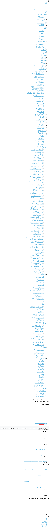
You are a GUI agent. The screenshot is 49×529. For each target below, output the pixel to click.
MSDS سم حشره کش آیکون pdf (40, 100)
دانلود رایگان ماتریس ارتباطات (42, 133)
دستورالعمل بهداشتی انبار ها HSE (40, 316)
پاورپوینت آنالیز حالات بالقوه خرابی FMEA (39, 385)
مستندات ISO (44, 43)
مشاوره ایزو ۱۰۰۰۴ (41, 35)
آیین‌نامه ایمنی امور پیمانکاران (40, 75)
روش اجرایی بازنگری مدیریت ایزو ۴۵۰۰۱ (37, 184)
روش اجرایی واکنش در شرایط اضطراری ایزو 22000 (36, 266)
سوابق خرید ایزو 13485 (40, 330)
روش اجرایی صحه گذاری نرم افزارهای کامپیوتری (36, 207)
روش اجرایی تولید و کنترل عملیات (38, 157)
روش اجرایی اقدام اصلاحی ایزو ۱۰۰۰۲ (38, 249)
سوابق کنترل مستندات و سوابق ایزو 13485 (37, 326)
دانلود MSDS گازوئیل (41, 376)
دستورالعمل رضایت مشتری (40, 285)
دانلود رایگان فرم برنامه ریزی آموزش (41, 129)
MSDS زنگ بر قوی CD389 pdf (40, 110)
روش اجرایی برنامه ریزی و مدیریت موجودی (37, 156)
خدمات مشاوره (45, 519)
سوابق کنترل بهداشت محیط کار (39, 343)
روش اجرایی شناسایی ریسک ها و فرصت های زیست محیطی (35, 167)
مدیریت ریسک (44, 20)
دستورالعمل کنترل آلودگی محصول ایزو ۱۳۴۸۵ (37, 220)
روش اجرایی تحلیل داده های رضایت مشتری (37, 255)
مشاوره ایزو (44, 29)
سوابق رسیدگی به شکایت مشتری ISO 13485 (37, 335)
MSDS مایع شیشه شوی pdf (40, 111)
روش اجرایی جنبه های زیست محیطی (38, 170)
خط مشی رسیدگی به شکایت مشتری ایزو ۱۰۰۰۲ (38, 298)
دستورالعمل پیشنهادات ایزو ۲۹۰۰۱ (38, 243)
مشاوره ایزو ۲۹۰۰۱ (41, 36)
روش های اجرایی (44, 147)
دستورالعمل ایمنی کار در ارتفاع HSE (39, 320)
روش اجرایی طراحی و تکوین (39, 151)
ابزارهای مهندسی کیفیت (43, 27)
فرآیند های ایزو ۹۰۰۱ (41, 301)
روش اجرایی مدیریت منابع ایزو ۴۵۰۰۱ (38, 177)
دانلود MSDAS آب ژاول (41, 361)
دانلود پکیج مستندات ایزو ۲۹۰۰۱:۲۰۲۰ (39, 137)
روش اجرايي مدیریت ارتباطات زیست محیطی (37, 166)
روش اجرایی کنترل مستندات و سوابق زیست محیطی (36, 165)
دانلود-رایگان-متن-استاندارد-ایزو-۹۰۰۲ (41, 117)
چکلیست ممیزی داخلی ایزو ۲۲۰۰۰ (40, 356)
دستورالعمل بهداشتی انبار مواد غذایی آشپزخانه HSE (37, 317)
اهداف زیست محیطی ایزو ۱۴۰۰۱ (38, 164)
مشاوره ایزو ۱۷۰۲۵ (41, 37)
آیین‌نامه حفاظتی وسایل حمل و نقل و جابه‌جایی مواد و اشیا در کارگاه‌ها (35, 93)
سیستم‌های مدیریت (44, 493)
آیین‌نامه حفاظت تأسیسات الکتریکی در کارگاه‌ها (38, 87)
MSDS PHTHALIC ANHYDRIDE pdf (39, 101)
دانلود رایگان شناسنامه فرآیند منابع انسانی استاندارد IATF (39, 65)
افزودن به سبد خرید (41, 424)
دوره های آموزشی (45, 13)
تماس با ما (46, 3)
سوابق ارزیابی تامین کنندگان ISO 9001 (39, 345)
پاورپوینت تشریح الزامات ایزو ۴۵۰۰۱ (39, 380)
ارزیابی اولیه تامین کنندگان (42, 68)
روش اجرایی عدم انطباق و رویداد (39, 175)
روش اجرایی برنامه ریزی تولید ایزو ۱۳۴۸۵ (37, 219)
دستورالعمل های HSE (43, 311)
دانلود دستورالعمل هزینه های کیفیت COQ (37, 203)
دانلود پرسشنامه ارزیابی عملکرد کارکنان (39, 393)
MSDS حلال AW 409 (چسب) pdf (40, 108)
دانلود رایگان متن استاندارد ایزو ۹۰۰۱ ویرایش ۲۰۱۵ (39, 114)
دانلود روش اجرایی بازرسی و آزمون (38, 149)
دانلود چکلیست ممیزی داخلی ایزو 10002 (39, 354)
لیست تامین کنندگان (43, 67)
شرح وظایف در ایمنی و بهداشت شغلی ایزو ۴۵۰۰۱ (38, 389)
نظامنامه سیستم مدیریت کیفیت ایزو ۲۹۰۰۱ (38, 292)
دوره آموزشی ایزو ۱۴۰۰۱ (41, 17)
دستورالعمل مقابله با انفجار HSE (40, 313)
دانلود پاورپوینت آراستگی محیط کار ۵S (39, 384)
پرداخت (46, 397)
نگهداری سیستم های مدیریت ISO (42, 48)
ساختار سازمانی (44, 388)
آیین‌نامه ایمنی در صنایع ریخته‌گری (40, 79)
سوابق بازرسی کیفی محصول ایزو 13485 (38, 333)
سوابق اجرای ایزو (44, 323)
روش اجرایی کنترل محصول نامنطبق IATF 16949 (36, 194)
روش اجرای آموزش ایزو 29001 (39, 233)
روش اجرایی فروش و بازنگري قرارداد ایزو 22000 (36, 268)
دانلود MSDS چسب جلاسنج (41, 369)
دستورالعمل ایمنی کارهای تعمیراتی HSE (39, 319)
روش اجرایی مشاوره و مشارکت (39, 179)
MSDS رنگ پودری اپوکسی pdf (40, 109)
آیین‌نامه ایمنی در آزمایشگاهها (40, 78)
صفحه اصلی (45, 2)
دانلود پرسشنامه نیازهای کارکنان (40, 392)
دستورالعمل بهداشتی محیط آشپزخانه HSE (39, 315)
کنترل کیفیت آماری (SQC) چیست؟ (41, 23)
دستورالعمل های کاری (43, 274)
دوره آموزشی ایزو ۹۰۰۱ (41, 16)
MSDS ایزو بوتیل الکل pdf (41, 105)
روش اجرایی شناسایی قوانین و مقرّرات (38, 173)
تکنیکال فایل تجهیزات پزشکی (42, 49)
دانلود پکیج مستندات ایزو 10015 (40, 146)
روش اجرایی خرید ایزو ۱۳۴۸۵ (39, 211)
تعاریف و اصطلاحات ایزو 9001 (42, 24)
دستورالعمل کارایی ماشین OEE (40, 281)
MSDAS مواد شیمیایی (43, 358)
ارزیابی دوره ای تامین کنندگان (42, 69)
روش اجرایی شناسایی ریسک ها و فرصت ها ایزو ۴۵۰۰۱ (36, 181)
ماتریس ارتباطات (44, 66)
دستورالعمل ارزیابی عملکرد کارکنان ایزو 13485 (37, 223)
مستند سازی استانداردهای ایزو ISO (40, 44)
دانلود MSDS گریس (42, 374)
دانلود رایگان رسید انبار (43, 127)
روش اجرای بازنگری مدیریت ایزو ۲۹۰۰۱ (38, 228)
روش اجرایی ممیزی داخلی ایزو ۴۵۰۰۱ (38, 183)
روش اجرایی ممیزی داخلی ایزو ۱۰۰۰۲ (38, 250)
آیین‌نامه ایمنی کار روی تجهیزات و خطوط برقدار (38, 84)
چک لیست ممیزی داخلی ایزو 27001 (39, 352)
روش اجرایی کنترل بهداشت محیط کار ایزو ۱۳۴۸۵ (36, 209)
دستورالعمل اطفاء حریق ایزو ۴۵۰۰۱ (38, 187)
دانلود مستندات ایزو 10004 (41, 144)
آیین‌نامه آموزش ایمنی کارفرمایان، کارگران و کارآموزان (37, 73)
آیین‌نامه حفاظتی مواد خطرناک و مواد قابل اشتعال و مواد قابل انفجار (35, 92)
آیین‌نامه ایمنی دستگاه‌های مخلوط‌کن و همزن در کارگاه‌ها (37, 81)
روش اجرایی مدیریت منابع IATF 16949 (38, 192)
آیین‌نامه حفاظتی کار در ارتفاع (40, 90)
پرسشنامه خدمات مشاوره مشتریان (41, 41)
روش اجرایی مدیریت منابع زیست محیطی (37, 168)
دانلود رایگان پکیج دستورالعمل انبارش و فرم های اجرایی (39, 123)
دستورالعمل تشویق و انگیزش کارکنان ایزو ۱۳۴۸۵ (36, 222)
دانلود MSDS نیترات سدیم (41, 371)
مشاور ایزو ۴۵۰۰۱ (43, 54)
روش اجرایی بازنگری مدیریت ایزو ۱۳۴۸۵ (37, 216)
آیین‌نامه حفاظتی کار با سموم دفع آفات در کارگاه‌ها (38, 89)
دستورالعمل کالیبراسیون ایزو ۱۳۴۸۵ (38, 225)
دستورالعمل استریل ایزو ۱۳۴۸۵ (39, 224)
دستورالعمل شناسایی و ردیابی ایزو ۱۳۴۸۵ (37, 221)
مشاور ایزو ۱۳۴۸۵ (43, 55)
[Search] (48, 0)
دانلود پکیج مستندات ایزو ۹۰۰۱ (40, 135)
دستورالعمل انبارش (41, 282)
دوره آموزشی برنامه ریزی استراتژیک (41, 19)
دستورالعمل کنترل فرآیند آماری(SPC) (38, 201)
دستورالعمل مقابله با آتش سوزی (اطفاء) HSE (38, 314)
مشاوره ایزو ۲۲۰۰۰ (41, 39)
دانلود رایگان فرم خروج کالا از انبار (41, 124)
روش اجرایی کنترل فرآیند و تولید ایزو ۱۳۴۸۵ (37, 206)
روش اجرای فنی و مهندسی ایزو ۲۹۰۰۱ (38, 236)
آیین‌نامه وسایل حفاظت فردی (40, 98)
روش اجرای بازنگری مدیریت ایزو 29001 (38, 234)
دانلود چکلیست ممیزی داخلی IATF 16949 (39, 351)
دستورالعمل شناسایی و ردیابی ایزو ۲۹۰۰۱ (37, 238)
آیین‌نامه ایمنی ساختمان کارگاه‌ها (40, 82)
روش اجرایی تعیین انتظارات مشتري (38, 254)
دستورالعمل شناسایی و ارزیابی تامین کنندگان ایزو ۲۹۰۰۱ (36, 239)
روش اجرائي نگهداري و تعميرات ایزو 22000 (37, 272)
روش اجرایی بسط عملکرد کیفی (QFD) (38, 189)
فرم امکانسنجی (44, 347)
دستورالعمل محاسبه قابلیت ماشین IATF (38, 202)
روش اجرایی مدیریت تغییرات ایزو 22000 (38, 271)
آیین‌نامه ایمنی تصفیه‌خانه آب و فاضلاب (39, 74)
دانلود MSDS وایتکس (41, 377)
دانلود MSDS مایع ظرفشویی (40, 372)
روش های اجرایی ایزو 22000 (40, 261)
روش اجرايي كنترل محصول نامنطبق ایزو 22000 (37, 262)
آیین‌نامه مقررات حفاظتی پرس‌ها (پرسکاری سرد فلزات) (37, 97)
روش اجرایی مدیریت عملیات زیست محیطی (37, 163)
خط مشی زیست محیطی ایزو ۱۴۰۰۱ (39, 295)
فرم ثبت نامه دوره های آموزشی (42, 14)
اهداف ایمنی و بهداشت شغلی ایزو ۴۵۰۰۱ (38, 185)
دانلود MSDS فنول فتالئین (41, 362)
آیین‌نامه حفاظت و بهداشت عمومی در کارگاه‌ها (38, 88)
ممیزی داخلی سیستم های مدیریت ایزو (41, 42)
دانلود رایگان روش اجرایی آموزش (41, 122)
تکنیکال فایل (45, 523)
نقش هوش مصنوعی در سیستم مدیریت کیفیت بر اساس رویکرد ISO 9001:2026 (35, 449)
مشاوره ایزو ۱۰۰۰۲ (43, 57)
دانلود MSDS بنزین (42, 370)
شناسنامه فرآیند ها (43, 300)
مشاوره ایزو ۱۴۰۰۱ (41, 31)
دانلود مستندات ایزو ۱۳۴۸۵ (41, 139)
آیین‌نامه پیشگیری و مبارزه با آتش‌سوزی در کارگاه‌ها (37, 86)
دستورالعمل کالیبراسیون (41, 284)
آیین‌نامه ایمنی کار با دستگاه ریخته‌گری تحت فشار (38, 83)
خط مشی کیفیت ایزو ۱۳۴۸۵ (40, 299)
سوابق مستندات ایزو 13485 (41, 324)
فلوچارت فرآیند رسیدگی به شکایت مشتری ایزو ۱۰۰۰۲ (36, 306)
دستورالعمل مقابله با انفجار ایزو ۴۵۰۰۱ (38, 186)
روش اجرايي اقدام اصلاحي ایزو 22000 (38, 263)
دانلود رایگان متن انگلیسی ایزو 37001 (41, 118)
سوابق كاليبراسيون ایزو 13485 (39, 327)
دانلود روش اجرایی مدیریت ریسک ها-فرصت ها (37, 150)
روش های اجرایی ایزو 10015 (40, 273)
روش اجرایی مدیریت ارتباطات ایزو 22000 (37, 269)
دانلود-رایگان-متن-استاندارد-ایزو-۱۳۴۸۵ (41, 120)
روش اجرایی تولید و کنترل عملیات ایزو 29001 (37, 231)
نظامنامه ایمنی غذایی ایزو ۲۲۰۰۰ (40, 291)
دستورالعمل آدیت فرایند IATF (40, 279)
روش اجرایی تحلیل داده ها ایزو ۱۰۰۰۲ (38, 248)
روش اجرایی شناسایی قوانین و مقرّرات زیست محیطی (36, 169)
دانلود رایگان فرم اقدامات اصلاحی (41, 132)
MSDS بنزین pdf (42, 104)
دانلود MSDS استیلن (41, 360)
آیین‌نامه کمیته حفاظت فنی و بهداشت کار (39, 96)
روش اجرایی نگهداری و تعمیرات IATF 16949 (37, 190)
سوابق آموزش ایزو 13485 (39, 332)
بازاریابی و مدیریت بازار (43, 21)
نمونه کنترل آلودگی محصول (39, 336)
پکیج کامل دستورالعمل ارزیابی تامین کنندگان (40, 71)
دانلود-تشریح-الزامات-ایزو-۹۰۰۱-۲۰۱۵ (39, 378)
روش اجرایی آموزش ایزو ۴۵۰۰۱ (39, 182)
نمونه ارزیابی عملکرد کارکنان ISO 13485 (38, 342)
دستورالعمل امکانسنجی (40, 198)
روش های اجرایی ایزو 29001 (40, 227)
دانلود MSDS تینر (42, 368)
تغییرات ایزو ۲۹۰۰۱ (43, 63)
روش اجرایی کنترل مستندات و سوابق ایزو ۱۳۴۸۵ (36, 213)
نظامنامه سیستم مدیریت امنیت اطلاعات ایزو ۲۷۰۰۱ (37, 293)
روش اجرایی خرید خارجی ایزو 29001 (38, 230)
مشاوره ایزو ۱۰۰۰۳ (43, 58)
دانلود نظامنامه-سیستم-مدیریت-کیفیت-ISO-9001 (38, 286)
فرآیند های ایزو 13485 (41, 308)
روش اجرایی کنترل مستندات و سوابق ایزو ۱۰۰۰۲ (36, 247)
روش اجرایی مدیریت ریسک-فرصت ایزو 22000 (37, 265)
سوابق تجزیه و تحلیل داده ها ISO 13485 (38, 344)
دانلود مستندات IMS (41, 138)
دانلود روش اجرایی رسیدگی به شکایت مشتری (37, 246)
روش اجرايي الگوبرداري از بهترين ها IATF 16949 (37, 197)
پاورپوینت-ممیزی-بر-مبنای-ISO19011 (39, 383)
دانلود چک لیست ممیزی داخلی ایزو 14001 (39, 349)
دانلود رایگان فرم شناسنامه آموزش (41, 128)
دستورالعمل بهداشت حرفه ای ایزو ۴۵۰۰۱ (37, 188)
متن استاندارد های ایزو (43, 395)
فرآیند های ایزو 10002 (41, 305)
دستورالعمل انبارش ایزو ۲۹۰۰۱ (39, 244)
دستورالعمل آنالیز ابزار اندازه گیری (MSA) (37, 200)
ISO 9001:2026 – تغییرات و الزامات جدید (41, 487)
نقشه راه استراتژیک (43, 346)
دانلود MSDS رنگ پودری (41, 365)
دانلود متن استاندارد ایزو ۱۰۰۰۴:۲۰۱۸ (39, 396)
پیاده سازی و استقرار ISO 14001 (40, 46)
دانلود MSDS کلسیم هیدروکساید (40, 375)
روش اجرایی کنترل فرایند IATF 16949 (38, 195)
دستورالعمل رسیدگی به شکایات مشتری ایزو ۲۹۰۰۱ (36, 241)
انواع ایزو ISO (44, 52)
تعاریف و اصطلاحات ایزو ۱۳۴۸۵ (42, 25)
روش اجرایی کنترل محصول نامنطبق (38, 159)
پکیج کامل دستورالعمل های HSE (40, 141)
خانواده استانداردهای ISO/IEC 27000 (41, 455)
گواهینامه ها (44, 28)
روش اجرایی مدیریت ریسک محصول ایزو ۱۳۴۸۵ (37, 208)
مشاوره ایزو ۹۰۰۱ (42, 30)
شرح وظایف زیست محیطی (40, 390)
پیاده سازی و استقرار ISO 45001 (40, 47)
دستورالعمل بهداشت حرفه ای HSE (40, 318)
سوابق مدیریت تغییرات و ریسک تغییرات (38, 334)
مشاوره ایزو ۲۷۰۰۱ (41, 38)
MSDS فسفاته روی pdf (41, 112)
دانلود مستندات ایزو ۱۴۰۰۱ (41, 136)
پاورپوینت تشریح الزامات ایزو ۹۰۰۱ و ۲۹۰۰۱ (38, 382)
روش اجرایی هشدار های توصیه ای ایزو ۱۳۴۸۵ (37, 205)
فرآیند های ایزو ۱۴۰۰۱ (41, 304)
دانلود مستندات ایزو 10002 (41, 143)
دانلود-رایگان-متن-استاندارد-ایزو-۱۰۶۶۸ (41, 121)
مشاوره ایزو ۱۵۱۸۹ (43, 59)
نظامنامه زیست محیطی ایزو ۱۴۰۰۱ (39, 288)
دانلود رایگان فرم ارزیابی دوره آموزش (41, 130)
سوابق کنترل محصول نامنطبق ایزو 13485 (37, 331)
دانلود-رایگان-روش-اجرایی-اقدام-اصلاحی (38, 160)
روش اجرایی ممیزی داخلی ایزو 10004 (38, 259)
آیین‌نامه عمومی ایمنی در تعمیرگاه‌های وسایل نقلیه (38, 95)
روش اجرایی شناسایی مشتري (39, 253)
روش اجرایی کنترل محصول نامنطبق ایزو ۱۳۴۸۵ (37, 214)
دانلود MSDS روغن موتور (41, 366)
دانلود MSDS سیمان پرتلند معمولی (40, 363)
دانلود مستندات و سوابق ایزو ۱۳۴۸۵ (39, 140)
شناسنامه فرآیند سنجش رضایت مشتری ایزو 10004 (36, 257)
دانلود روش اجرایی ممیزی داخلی (39, 152)
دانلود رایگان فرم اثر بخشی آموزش (41, 131)
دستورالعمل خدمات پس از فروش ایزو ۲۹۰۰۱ (37, 242)
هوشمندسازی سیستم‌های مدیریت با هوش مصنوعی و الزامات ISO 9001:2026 (35, 461)
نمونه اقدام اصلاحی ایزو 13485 (39, 339)
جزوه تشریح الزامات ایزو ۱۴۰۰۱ (40, 379)
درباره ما (46, 12)
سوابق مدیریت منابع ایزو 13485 (39, 325)
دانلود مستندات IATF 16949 (40, 142)
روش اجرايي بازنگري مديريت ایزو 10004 (38, 260)
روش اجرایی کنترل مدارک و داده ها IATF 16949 (37, 196)
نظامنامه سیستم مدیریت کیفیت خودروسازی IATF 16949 (37, 290)
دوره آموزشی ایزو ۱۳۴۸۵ (41, 18)
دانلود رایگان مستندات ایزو (44, 524)
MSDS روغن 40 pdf (41, 113)
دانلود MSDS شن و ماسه (41, 364)
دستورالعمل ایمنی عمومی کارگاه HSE (39, 322)
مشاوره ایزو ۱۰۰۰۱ (41, 33)
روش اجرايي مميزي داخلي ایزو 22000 (38, 267)
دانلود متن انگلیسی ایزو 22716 (42, 119)
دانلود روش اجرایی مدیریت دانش (39, 148)
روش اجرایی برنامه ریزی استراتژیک (38, 155)
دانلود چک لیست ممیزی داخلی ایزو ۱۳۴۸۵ (39, 353)
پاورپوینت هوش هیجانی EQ (41, 387)
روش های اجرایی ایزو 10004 (40, 252)
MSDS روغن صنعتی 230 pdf (40, 103)
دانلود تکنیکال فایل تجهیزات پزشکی (41, 391)
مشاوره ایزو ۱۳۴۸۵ (41, 32)
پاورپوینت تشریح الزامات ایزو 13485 (39, 381)
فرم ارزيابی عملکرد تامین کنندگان (41, 70)
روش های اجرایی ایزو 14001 (40, 162)
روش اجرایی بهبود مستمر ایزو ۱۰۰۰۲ (38, 251)
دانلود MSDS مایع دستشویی (40, 373)
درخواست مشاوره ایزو (43, 40)
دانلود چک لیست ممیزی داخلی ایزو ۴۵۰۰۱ (39, 350)
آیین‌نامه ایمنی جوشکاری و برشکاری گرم (39, 77)
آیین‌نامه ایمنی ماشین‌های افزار (40, 85)
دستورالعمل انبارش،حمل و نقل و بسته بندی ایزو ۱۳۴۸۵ (36, 226)
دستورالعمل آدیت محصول (41, 280)
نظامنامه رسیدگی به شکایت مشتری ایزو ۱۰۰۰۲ (38, 289)
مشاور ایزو (46, 51)
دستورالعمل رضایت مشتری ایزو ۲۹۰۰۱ (38, 240)
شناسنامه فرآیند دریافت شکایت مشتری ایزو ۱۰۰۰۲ (36, 307)
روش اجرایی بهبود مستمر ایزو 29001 (38, 229)
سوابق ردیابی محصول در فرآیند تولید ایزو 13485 (37, 338)
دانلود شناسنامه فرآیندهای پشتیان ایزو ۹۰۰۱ (37, 303)
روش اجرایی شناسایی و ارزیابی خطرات (38, 174)
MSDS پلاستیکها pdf (41, 102)
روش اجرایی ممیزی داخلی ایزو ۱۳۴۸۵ (38, 215)
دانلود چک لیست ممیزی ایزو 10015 (40, 357)
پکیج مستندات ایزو (45, 520)
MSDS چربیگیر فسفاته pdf (41, 106)
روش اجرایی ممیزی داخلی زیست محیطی (37, 171)
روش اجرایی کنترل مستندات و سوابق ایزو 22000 (37, 270)
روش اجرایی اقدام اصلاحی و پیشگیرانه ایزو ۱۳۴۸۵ (36, 217)
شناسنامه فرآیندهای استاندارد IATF (40, 309)
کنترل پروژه (44, 22)
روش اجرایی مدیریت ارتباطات (39, 178)
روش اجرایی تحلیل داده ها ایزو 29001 (38, 232)
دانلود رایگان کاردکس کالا (43, 125)
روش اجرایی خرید (40, 158)
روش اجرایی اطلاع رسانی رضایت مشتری (37, 258)
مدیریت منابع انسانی (43, 50)
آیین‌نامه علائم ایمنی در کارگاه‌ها (40, 94)
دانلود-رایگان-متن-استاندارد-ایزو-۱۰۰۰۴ (41, 116)
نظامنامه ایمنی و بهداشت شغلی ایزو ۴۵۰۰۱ (38, 287)
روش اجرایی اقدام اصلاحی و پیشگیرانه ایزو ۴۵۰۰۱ (36, 176)
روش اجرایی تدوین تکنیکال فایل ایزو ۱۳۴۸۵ (37, 212)
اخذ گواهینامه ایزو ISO (44, 526)
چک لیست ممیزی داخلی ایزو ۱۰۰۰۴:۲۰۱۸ (39, 355)
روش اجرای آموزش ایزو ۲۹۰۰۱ (39, 235)
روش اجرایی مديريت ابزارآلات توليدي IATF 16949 (36, 193)
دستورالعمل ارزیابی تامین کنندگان (40, 276)
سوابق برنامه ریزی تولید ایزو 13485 (38, 328)
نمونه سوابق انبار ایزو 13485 (39, 341)
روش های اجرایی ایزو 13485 (40, 204)
